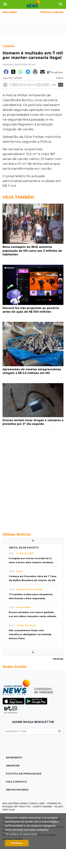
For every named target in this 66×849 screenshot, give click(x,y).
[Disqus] (33, 479)
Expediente (14, 757)
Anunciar (13, 765)
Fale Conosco (16, 781)
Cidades (9, 46)
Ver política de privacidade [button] (21, 834)
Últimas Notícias (17, 534)
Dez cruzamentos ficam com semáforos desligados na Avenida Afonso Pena (30, 634)
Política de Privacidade (23, 773)
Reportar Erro (17, 789)
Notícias (57, 659)
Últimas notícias (51, 12)
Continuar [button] (17, 843)
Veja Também (18, 197)
